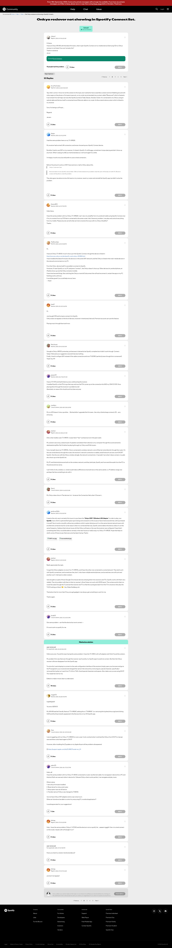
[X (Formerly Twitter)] (160, 911)
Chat (85, 9)
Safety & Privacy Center (16, 944)
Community (12, 9)
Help (72, 9)
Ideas (99, 9)
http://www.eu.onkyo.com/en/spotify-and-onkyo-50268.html (66, 256)
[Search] (156, 9)
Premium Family (111, 922)
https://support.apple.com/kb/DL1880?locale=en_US (64, 749)
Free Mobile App (87, 922)
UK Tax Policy (82, 944)
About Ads (50, 944)
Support (84, 913)
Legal (5, 944)
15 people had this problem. (55, 67)
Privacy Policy (29, 944)
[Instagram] (154, 911)
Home (12, 14)
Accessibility (59, 944)
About (35, 913)
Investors (60, 926)
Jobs (34, 917)
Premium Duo (110, 917)
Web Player (85, 917)
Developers (61, 917)
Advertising (61, 922)
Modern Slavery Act (71, 944)
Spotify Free (110, 930)
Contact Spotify (86, 926)
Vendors (60, 930)
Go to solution (86, 29)
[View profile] (48, 37)
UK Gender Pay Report (95, 944)
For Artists (60, 913)
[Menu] (167, 9)
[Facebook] (165, 911)
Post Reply (119, 894)
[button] (125, 37)
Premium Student (111, 926)
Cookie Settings (40, 944)
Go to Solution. (57, 59)
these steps (97, 4)
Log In (162, 9)
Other (22, 14)
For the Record (37, 922)
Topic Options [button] (49, 74)
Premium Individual (112, 913)
